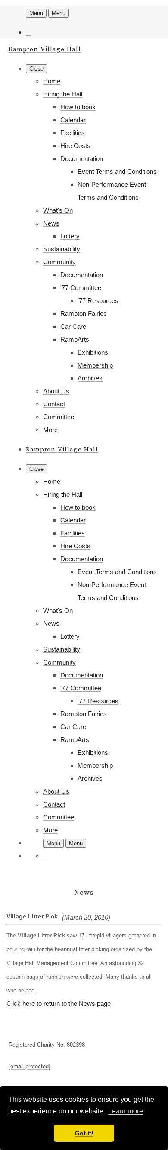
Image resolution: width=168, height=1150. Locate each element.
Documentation (81, 158)
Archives (90, 378)
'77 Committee (80, 287)
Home (51, 81)
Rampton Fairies (83, 313)
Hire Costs (75, 145)
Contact (54, 404)
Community (59, 262)
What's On (58, 210)
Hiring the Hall (62, 94)
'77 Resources (98, 300)
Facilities (72, 132)
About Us (56, 391)
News (51, 223)
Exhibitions (93, 352)
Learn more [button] (125, 1111)
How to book (78, 107)
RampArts (74, 339)
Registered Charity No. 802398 (47, 1045)
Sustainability (61, 249)
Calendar (73, 120)
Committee (58, 416)
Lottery (70, 236)
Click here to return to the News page (58, 1003)
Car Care (73, 326)
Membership (95, 365)
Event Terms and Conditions (117, 171)
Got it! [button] (84, 1133)
